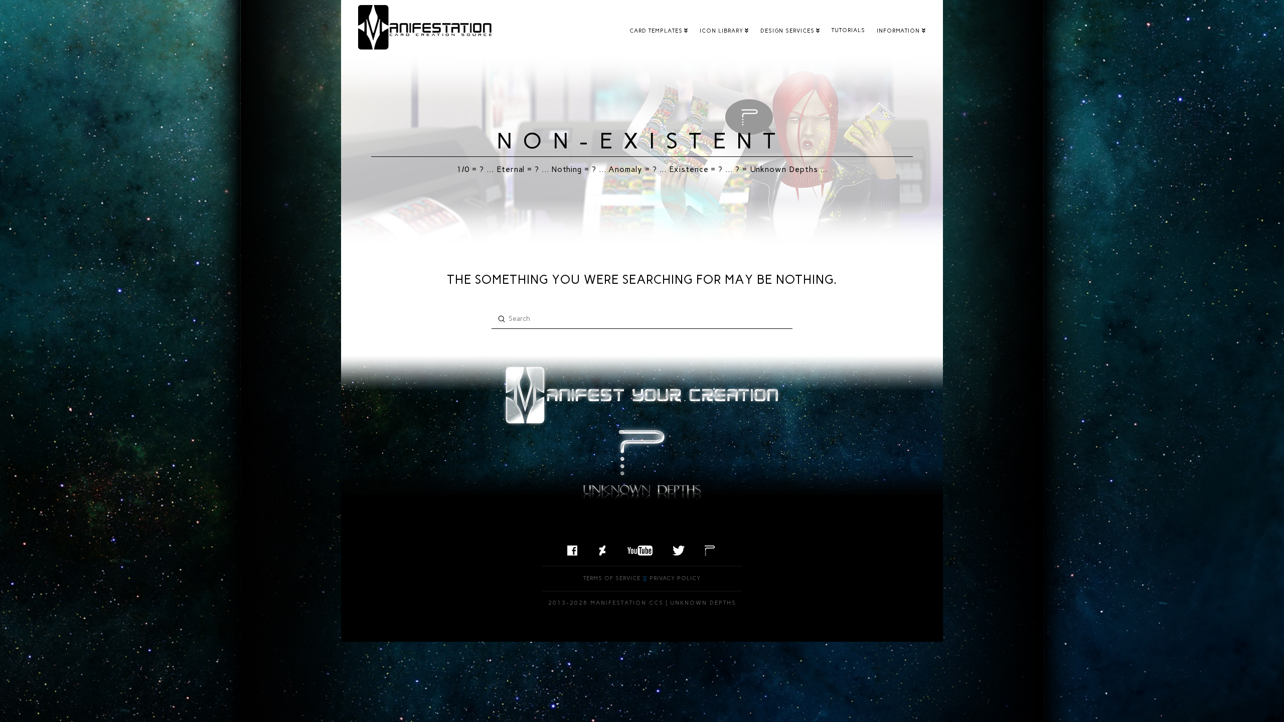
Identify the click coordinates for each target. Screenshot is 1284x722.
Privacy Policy (675, 578)
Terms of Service (611, 578)
